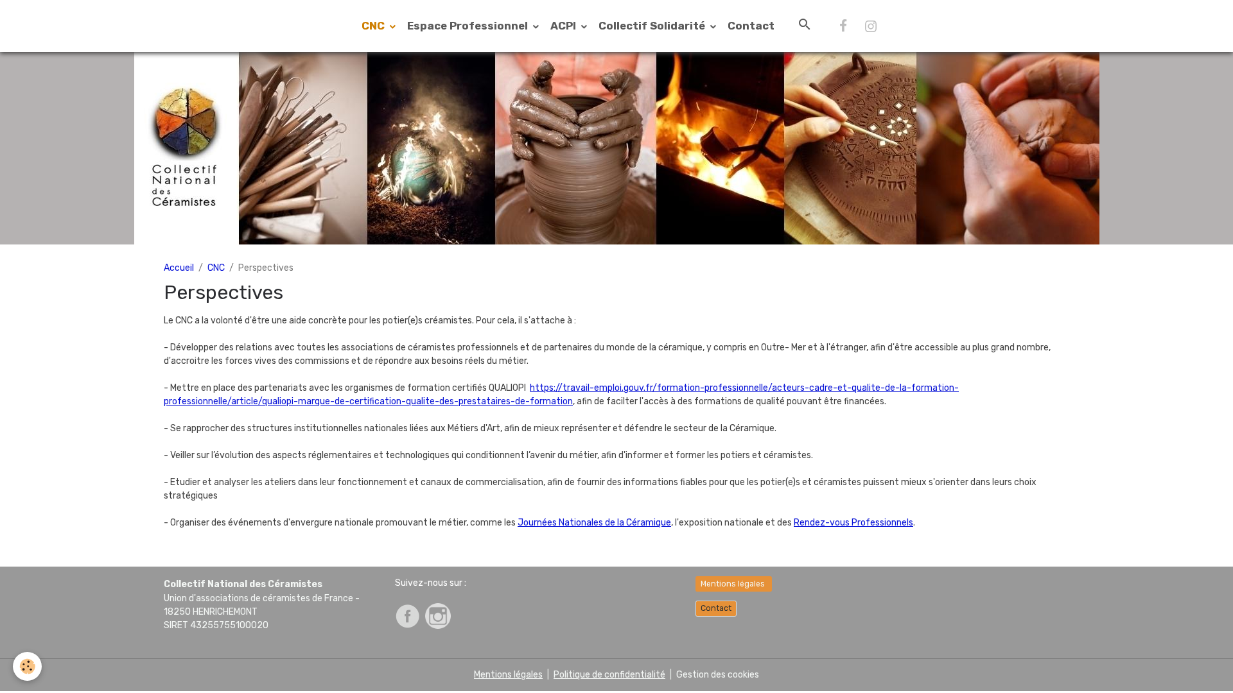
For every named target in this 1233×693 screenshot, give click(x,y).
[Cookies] (27, 666)
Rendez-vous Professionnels (853, 522)
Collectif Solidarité (653, 25)
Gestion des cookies (717, 674)
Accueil (179, 267)
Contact (751, 25)
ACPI (564, 25)
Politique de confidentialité (609, 674)
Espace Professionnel (468, 25)
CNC (374, 25)
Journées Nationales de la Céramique (594, 522)
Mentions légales (734, 583)
